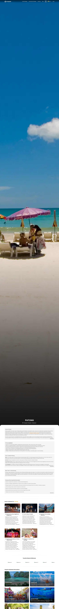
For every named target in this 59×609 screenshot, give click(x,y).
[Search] (46, 1)
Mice (43, 1)
